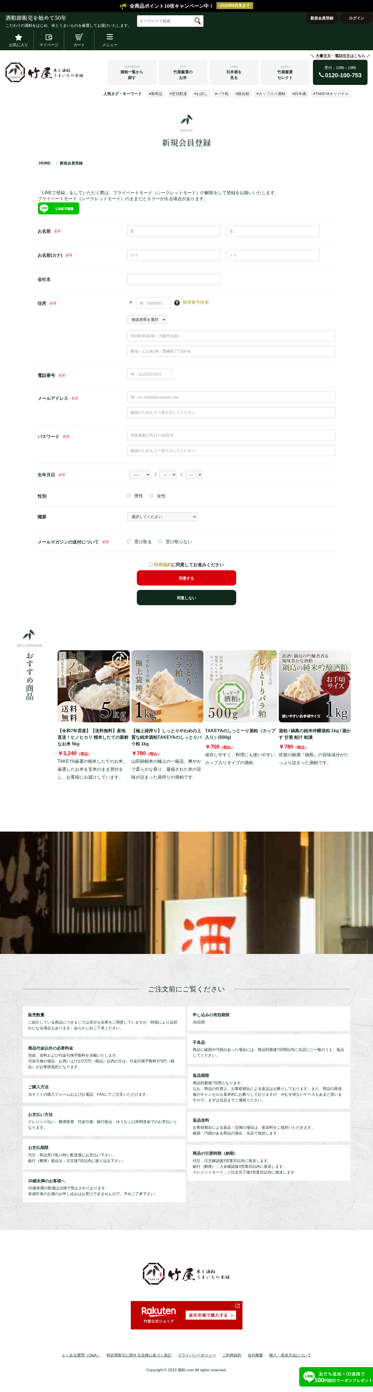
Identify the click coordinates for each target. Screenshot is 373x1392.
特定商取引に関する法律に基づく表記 (138, 1355)
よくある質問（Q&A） (81, 1355)
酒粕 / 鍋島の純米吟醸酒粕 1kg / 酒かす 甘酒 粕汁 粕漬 (315, 734)
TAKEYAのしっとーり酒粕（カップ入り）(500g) (240, 734)
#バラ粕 (222, 93)
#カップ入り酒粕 (270, 93)
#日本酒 (299, 93)
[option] (94, 715)
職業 (42, 517)
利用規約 (162, 564)
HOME (45, 163)
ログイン (356, 18)
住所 (42, 303)
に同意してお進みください (189, 564)
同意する (186, 578)
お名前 (44, 231)
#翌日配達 (178, 93)
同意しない (186, 598)
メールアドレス (53, 398)
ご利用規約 (231, 1355)
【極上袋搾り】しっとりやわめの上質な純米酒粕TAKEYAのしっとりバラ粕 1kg (166, 737)
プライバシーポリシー (197, 1355)
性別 (42, 496)
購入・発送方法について (290, 1355)
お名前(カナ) (50, 255)
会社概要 (255, 1355)
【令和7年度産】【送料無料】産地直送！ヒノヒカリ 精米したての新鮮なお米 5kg (93, 737)
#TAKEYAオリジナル (331, 93)
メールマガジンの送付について (68, 542)
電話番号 (46, 375)
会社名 (44, 279)
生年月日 (46, 474)
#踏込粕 (242, 93)
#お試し (201, 93)
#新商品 (155, 93)
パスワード (49, 436)
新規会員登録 (321, 18)
